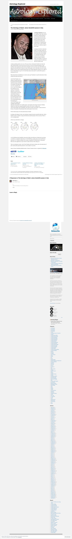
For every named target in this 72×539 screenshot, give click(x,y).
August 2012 (52, 463)
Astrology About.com (54, 505)
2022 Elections (53, 331)
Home (12, 18)
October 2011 (53, 472)
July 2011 (52, 474)
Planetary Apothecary (54, 525)
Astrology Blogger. (54, 319)
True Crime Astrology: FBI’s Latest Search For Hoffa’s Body (19, 174)
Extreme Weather (53, 359)
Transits (52, 394)
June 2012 (52, 464)
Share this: (13, 153)
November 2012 (53, 460)
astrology (52, 334)
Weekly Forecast (53, 399)
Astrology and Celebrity (21, 171)
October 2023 (53, 412)
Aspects (52, 332)
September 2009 (53, 497)
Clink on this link (52, 303)
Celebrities (27, 171)
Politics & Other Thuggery (54, 381)
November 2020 (53, 420)
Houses (52, 365)
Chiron (52, 355)
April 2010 (52, 489)
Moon (52, 371)
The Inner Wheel (53, 532)
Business (52, 351)
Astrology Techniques (54, 350)
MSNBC (52, 372)
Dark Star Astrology (53, 515)
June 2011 (52, 475)
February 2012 (53, 468)
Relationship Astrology (54, 384)
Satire (51, 386)
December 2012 (53, 459)
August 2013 (52, 452)
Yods (51, 402)
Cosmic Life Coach (53, 514)
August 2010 (52, 485)
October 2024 (53, 409)
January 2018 (53, 427)
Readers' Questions (53, 383)
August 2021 (52, 417)
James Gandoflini (27, 172)
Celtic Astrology (53, 354)
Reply (14, 187)
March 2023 (52, 413)
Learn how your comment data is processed (26, 220)
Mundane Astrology (53, 373)
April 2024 (52, 410)
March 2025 (52, 407)
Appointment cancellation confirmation (37, 18)
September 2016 (53, 435)
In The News (31, 171)
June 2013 (52, 454)
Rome (33, 172)
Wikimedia (44, 148)
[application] (56, 247)
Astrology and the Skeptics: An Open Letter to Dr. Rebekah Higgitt (39, 164)
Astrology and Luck (53, 341)
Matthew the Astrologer (54, 522)
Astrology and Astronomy (54, 336)
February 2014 (53, 448)
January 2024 (53, 411)
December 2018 (53, 426)
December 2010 (53, 481)
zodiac (52, 403)
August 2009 (52, 498)
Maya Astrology (53, 368)
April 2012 (52, 466)
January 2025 (53, 408)
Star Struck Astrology (54, 529)
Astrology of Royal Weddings (55, 349)
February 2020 (53, 423)
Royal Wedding (53, 385)
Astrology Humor (53, 348)
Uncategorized (35, 171)
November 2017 (53, 428)
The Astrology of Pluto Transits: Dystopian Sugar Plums (38, 24)
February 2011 (53, 479)
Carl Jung (52, 352)
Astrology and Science (54, 343)
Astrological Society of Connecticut (55, 333)
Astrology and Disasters (54, 339)
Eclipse (52, 356)
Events (52, 358)
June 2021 (52, 418)
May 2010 (52, 488)
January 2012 (53, 469)
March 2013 (52, 457)
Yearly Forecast (53, 401)
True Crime (52, 395)
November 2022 (53, 414)
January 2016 (53, 436)
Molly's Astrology (53, 523)
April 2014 (52, 446)
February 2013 (53, 458)
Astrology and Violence (54, 345)
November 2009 (53, 495)
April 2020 (52, 422)
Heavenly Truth (53, 517)
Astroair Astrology (53, 503)
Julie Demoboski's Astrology (55, 519)
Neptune (52, 374)
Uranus (52, 397)
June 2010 (52, 487)
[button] (56, 247)
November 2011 (53, 471)
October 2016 (53, 434)
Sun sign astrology (53, 390)
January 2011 (53, 480)
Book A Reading (47, 18)
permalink (41, 172)
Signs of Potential (53, 528)
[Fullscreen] (61, 249)
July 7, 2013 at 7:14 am (16, 181)
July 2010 (52, 486)
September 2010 (53, 484)
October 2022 (53, 415)
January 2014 (53, 449)
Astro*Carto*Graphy (14, 172)
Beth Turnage (21, 29)
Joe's (61, 317)
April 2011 (52, 477)
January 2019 (53, 425)
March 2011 (52, 478)
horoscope (52, 364)
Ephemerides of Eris (14, 20)
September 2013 (53, 451)
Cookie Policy (20, 537)
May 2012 (52, 465)
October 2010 (53, 483)
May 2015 (52, 437)
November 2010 (53, 482)
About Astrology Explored (18, 18)
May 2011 (52, 476)
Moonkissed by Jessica (54, 524)
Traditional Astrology (54, 393)
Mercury (52, 369)
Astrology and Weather (54, 346)
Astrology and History (54, 340)
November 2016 (53, 433)
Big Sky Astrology (53, 512)
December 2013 (53, 450)
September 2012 (53, 462)
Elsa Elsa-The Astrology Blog (55, 516)
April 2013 (52, 456)
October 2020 (53, 421)
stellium (52, 389)
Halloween (52, 363)
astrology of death (19, 172)
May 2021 (52, 419)
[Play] (51, 249)
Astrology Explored (17, 4)
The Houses (52, 392)
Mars (51, 367)
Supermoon (52, 391)
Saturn (52, 387)
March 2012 (52, 467)
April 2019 (52, 424)
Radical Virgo (53, 526)
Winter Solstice (53, 400)
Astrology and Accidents (54, 335)
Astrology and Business (54, 337)
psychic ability (53, 382)
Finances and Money (54, 361)
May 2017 (52, 431)
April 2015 (52, 438)
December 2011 (53, 470)
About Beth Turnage (26, 18)
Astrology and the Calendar (54, 344)
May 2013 (52, 455)
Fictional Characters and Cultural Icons (56, 360)
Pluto (31, 172)
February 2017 (53, 432)
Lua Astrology (53, 521)
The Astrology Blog (53, 531)
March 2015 (52, 439)
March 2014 (52, 447)
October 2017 (53, 429)
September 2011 (53, 473)
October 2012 (53, 461)
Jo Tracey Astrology (53, 518)
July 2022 (52, 416)
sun (34, 172)
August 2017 (52, 430)
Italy (23, 172)
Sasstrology (52, 527)
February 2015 (53, 440)
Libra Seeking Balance (54, 520)
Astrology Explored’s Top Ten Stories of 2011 (15, 163)
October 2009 (53, 496)
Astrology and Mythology (54, 342)
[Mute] (59, 249)
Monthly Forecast (53, 370)
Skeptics (52, 388)
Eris (51, 357)
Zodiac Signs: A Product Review (55, 260)
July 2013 (52, 453)
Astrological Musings (54, 504)
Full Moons (52, 362)
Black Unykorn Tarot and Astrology (56, 513)
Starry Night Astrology (54, 530)
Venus (52, 398)
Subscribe (52, 240)
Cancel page (53, 18)
